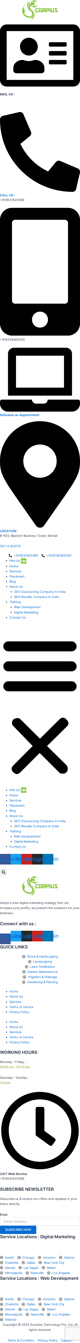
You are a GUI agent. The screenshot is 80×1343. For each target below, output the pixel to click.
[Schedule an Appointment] (40, 410)
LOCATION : (9, 531)
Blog (12, 581)
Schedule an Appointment (19, 415)
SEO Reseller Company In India (36, 597)
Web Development (27, 607)
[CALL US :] (40, 191)
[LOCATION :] (40, 527)
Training (15, 602)
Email (3, 1214)
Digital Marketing (26, 612)
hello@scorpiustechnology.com (23, 104)
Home (13, 566)
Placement (17, 576)
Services (15, 571)
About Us (16, 587)
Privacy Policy (19, 1012)
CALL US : (7, 195)
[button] (40, 706)
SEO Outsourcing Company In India (39, 592)
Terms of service (21, 1007)
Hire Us (15, 561)
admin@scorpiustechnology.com (24, 99)
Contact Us (17, 617)
